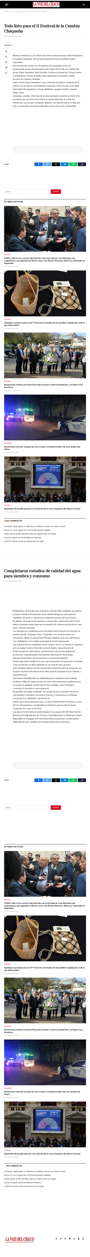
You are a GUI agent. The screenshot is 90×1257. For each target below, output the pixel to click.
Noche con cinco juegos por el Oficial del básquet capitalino (27, 530)
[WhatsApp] (6, 73)
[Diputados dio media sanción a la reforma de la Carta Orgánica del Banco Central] (45, 479)
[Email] (6, 62)
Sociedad (7, 381)
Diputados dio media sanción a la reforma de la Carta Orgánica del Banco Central (42, 509)
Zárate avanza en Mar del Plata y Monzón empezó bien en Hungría (30, 534)
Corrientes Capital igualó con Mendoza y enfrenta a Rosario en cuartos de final (34, 526)
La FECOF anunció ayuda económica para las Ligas (23, 541)
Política (7, 254)
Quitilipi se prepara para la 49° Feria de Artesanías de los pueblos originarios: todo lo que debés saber (44, 324)
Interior (7, 319)
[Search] (83, 4)
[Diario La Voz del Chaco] (46, 4)
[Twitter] (6, 56)
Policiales (8, 443)
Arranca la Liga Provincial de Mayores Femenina (22, 537)
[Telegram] (6, 67)
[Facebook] (6, 51)
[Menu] (6, 4)
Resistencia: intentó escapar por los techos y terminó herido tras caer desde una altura (42, 448)
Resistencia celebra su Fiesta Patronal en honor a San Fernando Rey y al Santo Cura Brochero (43, 386)
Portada (6, 11)
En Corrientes (14, 521)
